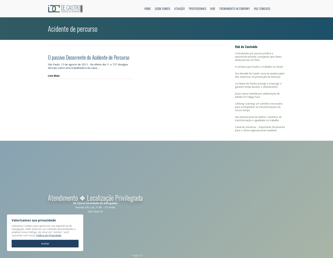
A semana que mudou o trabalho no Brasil (259, 66)
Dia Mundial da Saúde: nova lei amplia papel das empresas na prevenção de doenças (259, 75)
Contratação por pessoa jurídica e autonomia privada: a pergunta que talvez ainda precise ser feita (258, 57)
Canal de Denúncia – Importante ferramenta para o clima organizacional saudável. (260, 128)
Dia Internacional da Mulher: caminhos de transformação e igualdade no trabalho (258, 118)
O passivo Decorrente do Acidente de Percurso (88, 57)
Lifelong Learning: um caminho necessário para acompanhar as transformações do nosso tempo (259, 107)
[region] (45, 232)
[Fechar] (80, 217)
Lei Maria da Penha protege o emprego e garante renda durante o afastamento (258, 85)
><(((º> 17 (137, 255)
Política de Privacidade (48, 235)
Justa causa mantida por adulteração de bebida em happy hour (257, 95)
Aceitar (45, 243)
